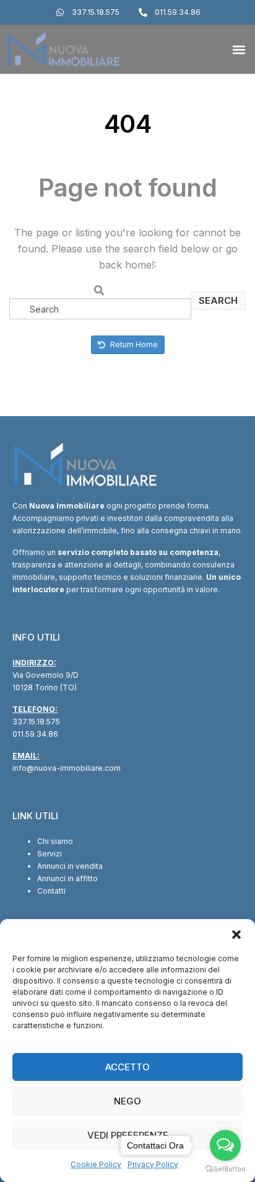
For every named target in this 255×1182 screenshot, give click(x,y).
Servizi (49, 853)
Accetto (127, 1067)
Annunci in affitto (67, 878)
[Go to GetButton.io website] (225, 1169)
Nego (127, 1101)
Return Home (133, 344)
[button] (236, 934)
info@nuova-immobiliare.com (66, 768)
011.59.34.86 (35, 734)
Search (218, 300)
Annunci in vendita (70, 866)
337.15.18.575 (36, 721)
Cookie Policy (96, 1164)
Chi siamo (55, 841)
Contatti (51, 890)
